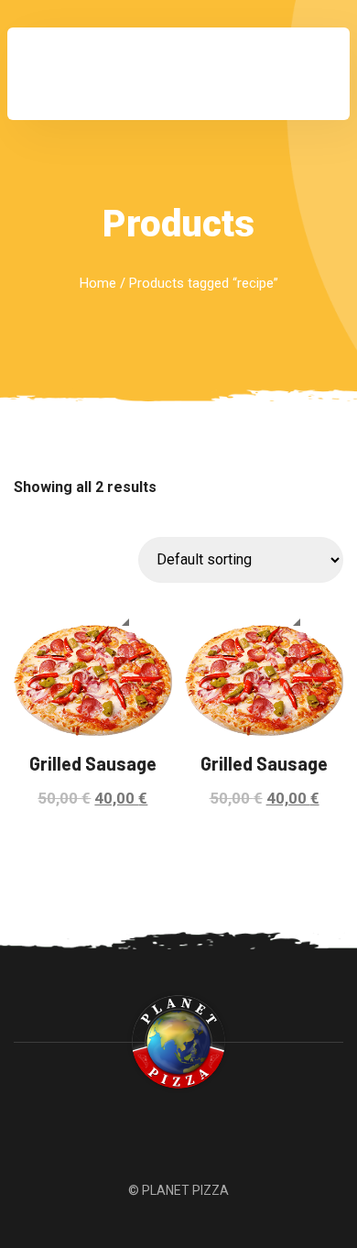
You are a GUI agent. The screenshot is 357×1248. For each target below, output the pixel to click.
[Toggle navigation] (310, 74)
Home (98, 283)
